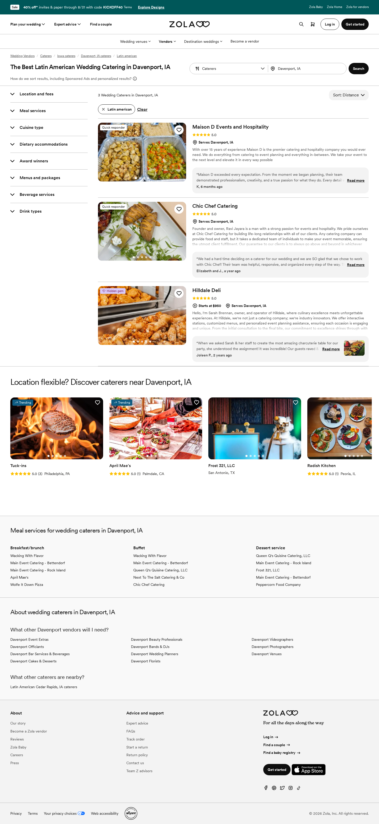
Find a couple (101, 24)
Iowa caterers (66, 56)
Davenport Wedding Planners (154, 654)
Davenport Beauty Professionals (156, 639)
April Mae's (19, 577)
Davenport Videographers (272, 639)
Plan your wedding (25, 24)
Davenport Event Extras (29, 639)
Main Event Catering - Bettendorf (37, 563)
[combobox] (307, 68)
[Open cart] (312, 24)
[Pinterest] (274, 789)
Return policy (137, 755)
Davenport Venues (267, 654)
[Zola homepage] (189, 24)
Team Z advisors (139, 771)
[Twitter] (282, 789)
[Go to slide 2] (140, 178)
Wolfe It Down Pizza (26, 584)
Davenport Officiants (27, 647)
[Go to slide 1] (136, 178)
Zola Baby (316, 7)
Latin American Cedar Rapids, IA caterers (43, 687)
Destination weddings (201, 41)
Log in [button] (330, 24)
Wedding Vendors (22, 56)
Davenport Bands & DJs (150, 647)
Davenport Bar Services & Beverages (40, 654)
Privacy (16, 813)
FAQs (130, 731)
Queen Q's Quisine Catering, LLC (160, 570)
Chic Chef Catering (148, 584)
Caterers (46, 56)
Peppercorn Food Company (278, 584)
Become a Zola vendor (28, 731)
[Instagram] (290, 789)
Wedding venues (133, 41)
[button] (263, 68)
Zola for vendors (357, 7)
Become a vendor (244, 41)
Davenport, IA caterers (96, 56)
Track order (135, 739)
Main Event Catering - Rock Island (37, 570)
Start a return (137, 747)
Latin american (127, 56)
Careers (16, 755)
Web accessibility (104, 813)
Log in (268, 737)
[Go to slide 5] (150, 257)
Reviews (17, 739)
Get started (277, 770)
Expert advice (65, 24)
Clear (142, 109)
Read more (356, 180)
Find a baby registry (279, 753)
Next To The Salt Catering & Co (158, 577)
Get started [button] (355, 24)
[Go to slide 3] (144, 178)
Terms (128, 7)
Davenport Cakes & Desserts (33, 661)
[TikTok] (298, 789)
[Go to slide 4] (148, 178)
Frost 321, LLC (267, 570)
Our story (18, 723)
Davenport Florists (145, 661)
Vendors (165, 41)
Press (14, 763)
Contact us (135, 763)
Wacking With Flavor (27, 556)
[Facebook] (265, 789)
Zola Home (334, 7)
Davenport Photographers (272, 647)
